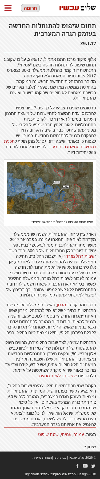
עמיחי (66, 434)
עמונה (78, 434)
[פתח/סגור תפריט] (8, 8)
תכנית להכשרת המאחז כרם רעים (50, 144)
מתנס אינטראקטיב (63, 474)
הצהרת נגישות (42, 457)
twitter (93, 466)
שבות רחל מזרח (79, 256)
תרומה (30, 8)
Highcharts (31, 474)
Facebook (77, 466)
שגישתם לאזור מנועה (58, 376)
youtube (85, 466)
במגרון (63, 305)
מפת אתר (60, 457)
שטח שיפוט (48, 434)
